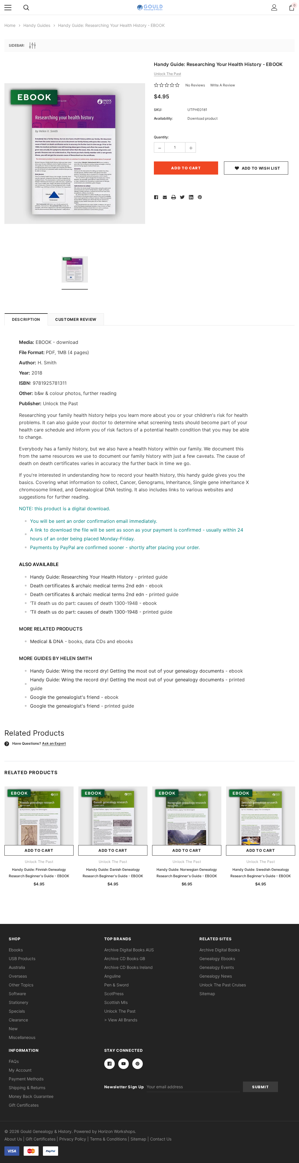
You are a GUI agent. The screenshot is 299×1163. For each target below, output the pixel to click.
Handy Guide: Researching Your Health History (81, 577)
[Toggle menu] (7, 7)
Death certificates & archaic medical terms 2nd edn (87, 586)
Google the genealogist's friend (65, 697)
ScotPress (114, 993)
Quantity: (161, 137)
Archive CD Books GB (124, 958)
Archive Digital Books (219, 949)
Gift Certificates (24, 1105)
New (13, 1028)
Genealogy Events (216, 967)
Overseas (18, 976)
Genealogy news (215, 976)
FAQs (14, 1061)
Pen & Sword (116, 984)
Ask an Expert (54, 743)
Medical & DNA (46, 641)
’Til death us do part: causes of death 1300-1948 (84, 612)
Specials (17, 1011)
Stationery (18, 1002)
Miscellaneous (22, 1037)
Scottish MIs (116, 1002)
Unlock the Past (119, 1011)
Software (17, 993)
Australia (17, 967)
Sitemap (207, 993)
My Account (20, 1070)
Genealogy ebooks (217, 958)
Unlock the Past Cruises (222, 984)
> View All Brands (120, 1019)
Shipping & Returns (27, 1087)
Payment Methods (26, 1078)
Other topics (21, 984)
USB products (22, 958)
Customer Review (75, 319)
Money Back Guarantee (31, 1096)
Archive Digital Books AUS (129, 949)
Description (26, 319)
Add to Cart (39, 850)
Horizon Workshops (116, 1131)
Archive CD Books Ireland (128, 967)
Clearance (18, 1019)
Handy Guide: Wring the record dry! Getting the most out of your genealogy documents (127, 671)
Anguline (112, 976)
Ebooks (16, 949)
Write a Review (222, 85)
